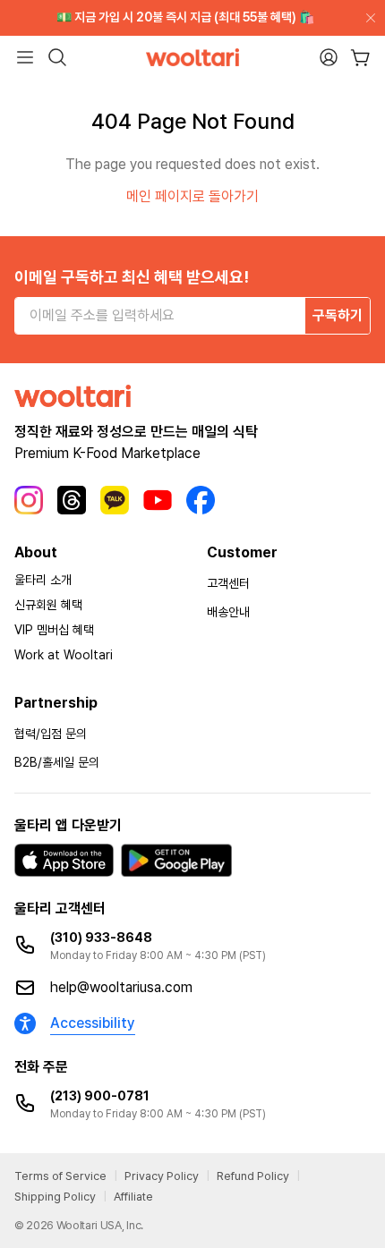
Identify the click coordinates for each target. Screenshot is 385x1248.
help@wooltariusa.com (121, 987)
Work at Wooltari (63, 655)
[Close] (367, 18)
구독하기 (337, 315)
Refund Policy (253, 1176)
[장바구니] (360, 57)
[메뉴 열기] (25, 57)
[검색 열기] (57, 57)
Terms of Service (60, 1176)
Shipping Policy (55, 1196)
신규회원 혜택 (48, 605)
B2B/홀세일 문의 (56, 762)
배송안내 (228, 612)
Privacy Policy (161, 1176)
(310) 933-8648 (101, 937)
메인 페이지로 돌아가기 (192, 196)
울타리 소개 (43, 580)
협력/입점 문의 (50, 733)
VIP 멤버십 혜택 (54, 630)
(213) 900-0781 (100, 1096)
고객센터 (228, 583)
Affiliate (133, 1196)
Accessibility (92, 1023)
